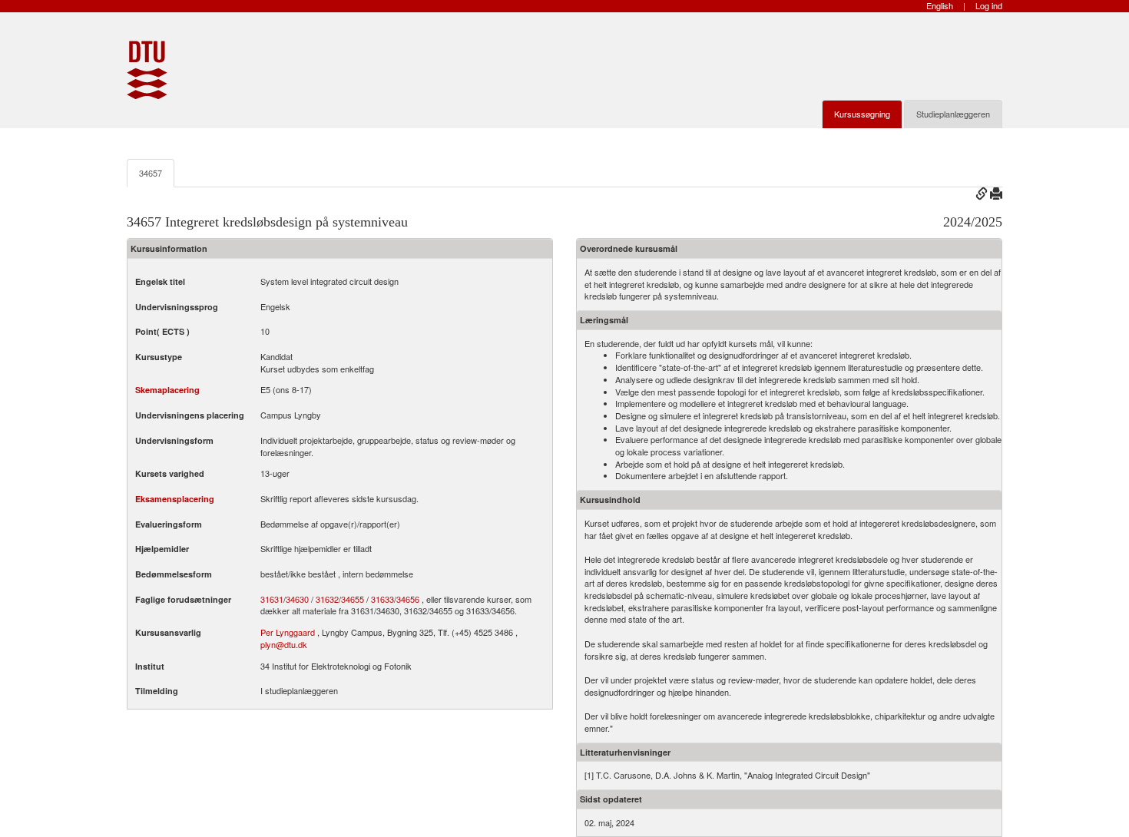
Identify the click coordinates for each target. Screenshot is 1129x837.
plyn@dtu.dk (283, 644)
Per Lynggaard (287, 632)
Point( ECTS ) (162, 331)
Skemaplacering (167, 389)
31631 (271, 599)
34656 (407, 599)
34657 (150, 173)
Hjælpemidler (162, 548)
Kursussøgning (862, 114)
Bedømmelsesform (173, 574)
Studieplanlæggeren (953, 114)
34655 (352, 599)
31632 (327, 599)
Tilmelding (156, 690)
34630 (297, 599)
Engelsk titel (160, 281)
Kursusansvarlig (168, 632)
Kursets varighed (169, 473)
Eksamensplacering (174, 499)
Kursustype (158, 356)
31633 (382, 599)
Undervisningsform (174, 440)
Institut (149, 666)
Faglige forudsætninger (183, 599)
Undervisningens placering (189, 415)
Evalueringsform (168, 524)
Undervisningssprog (176, 307)
